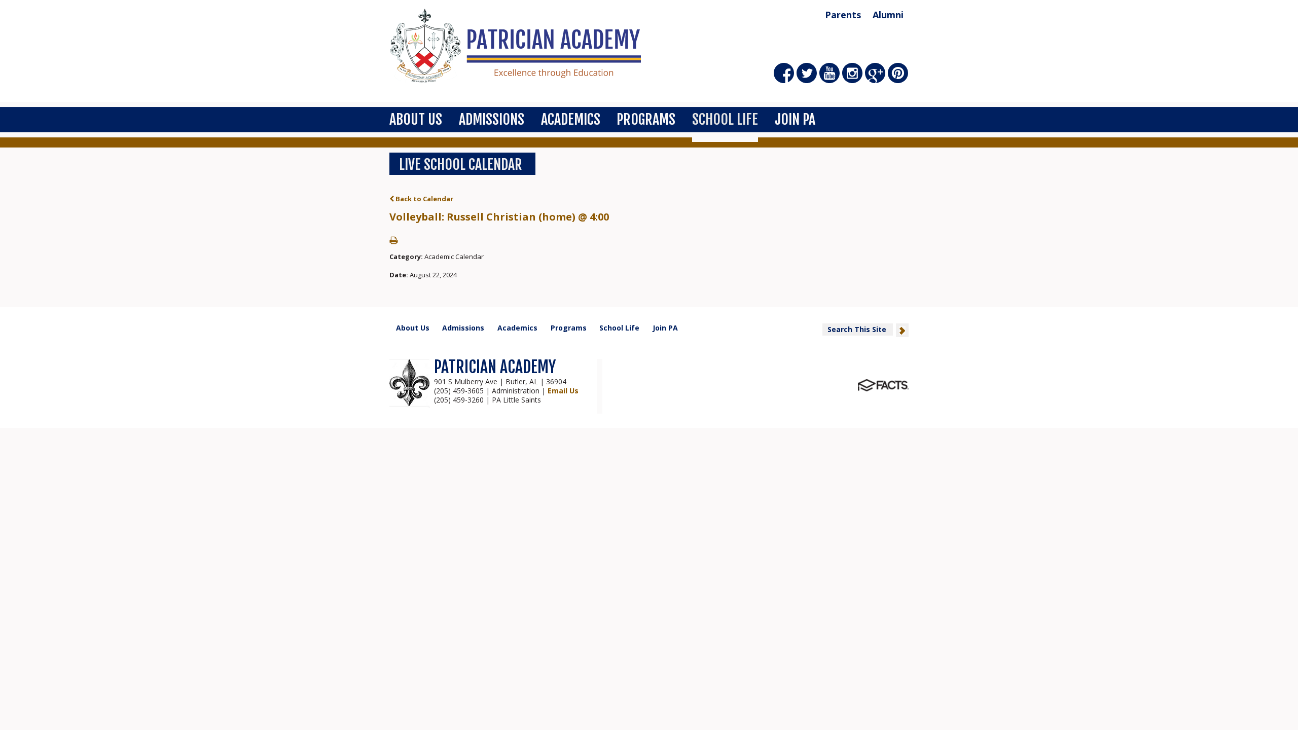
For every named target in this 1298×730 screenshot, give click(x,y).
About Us (415, 119)
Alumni (888, 14)
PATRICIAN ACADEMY (495, 367)
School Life (725, 119)
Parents (843, 14)
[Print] (393, 240)
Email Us (563, 390)
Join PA (795, 119)
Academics (570, 119)
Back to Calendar (423, 198)
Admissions (491, 119)
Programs (646, 119)
